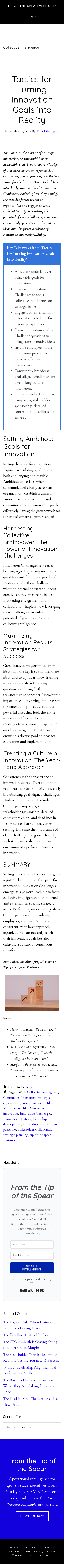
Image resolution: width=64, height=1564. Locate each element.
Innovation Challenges (35, 1113)
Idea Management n (36, 1108)
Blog (29, 1087)
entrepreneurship (33, 1103)
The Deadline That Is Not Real (26, 1335)
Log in (48, 1555)
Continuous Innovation (19, 1097)
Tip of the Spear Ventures (32, 6)
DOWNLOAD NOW (32, 1516)
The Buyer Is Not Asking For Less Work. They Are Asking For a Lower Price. (30, 1386)
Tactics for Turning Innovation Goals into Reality (32, 99)
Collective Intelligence (42, 1092)
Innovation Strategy (17, 1119)
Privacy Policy (34, 1555)
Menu (34, 17)
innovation (10, 1113)
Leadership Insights (36, 1124)
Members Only (34, 1551)
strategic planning (15, 1135)
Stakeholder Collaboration (36, 1129)
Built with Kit (32, 1290)
